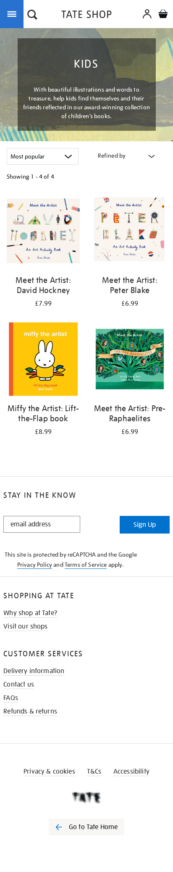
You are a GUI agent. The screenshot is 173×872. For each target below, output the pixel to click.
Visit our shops (25, 626)
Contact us (18, 684)
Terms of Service (86, 564)
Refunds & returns (30, 711)
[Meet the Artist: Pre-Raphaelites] (130, 360)
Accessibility (131, 771)
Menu (13, 13)
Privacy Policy (34, 564)
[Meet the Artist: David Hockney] (43, 232)
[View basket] (163, 15)
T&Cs (94, 771)
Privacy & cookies (49, 771)
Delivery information (33, 671)
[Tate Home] (86, 797)
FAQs (10, 698)
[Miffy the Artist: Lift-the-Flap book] (43, 360)
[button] (32, 15)
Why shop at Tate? (30, 613)
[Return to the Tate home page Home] (86, 16)
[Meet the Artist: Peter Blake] (130, 232)
